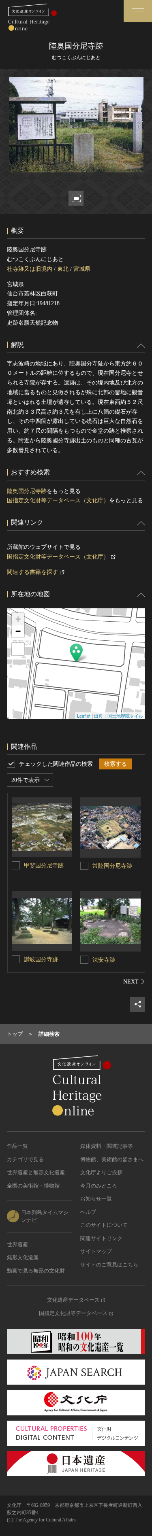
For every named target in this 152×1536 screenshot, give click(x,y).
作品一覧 (17, 1146)
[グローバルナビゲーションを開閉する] (138, 11)
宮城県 (81, 269)
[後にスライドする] (134, 981)
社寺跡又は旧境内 (29, 269)
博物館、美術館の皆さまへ (111, 1159)
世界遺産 (17, 1244)
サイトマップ (96, 1251)
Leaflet (83, 715)
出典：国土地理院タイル (118, 715)
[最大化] (18, 649)
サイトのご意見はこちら (109, 1265)
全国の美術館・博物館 (33, 1186)
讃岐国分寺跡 (41, 959)
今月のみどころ (98, 1186)
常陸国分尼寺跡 (112, 866)
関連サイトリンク (101, 1238)
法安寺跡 (103, 960)
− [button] (18, 631)
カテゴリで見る (25, 1159)
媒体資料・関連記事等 (106, 1146)
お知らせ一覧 (96, 1199)
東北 (63, 269)
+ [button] (18, 619)
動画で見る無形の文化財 (36, 1271)
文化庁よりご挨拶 (101, 1172)
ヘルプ (88, 1212)
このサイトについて (104, 1225)
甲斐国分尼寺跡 (44, 866)
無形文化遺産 (23, 1257)
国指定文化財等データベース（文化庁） (58, 500)
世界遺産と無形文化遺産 (36, 1172)
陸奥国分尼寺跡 (27, 491)
